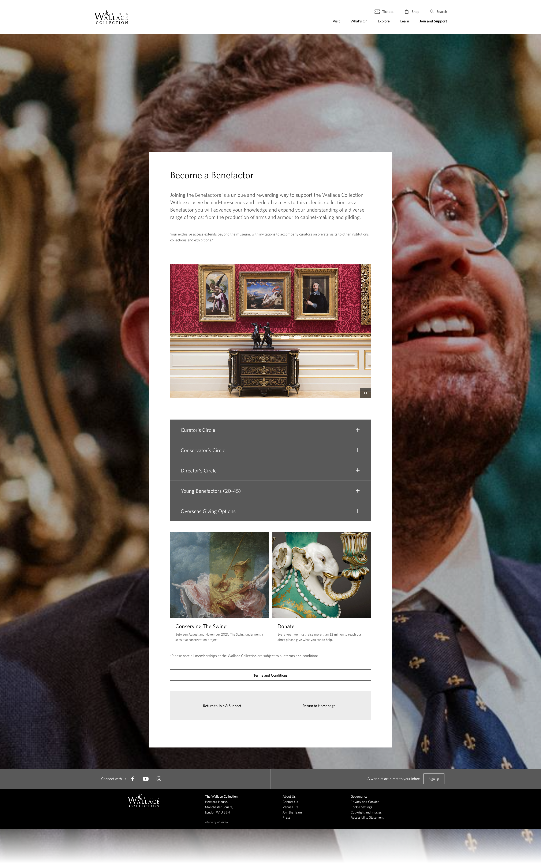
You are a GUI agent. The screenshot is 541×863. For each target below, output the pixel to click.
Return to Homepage (319, 705)
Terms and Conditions (270, 675)
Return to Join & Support (222, 705)
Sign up (434, 780)
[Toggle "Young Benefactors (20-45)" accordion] (357, 490)
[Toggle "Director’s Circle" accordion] (357, 470)
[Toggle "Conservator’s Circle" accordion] (357, 450)
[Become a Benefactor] (111, 17)
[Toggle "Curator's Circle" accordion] (357, 429)
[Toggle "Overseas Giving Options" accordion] (357, 511)
